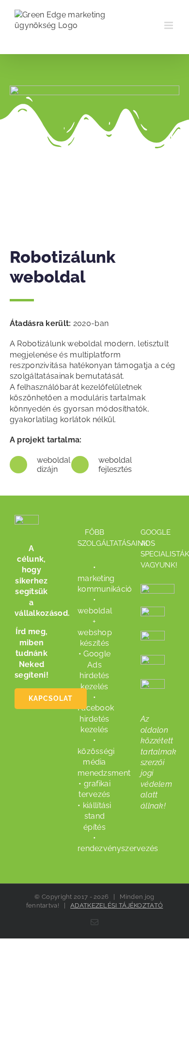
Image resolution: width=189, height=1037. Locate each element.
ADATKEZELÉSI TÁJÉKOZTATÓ (116, 905)
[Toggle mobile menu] (169, 25)
